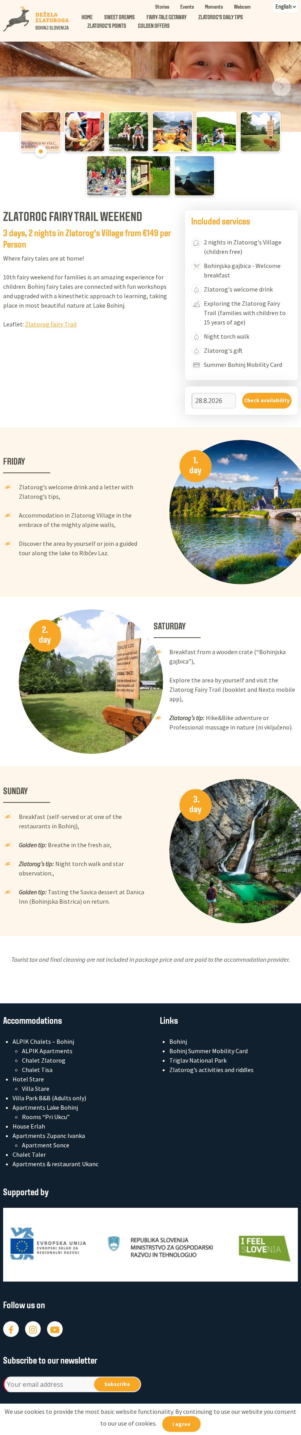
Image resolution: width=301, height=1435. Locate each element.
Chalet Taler (29, 1154)
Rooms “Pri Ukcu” (46, 1117)
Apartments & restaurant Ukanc (55, 1164)
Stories (162, 7)
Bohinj (178, 1041)
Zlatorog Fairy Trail (51, 324)
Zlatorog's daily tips (220, 18)
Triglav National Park (198, 1060)
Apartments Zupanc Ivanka (49, 1136)
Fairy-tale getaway (167, 18)
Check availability (267, 400)
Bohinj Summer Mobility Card (208, 1051)
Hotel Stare (28, 1079)
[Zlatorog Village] (42, 19)
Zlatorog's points (106, 26)
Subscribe (117, 1384)
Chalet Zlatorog (43, 1060)
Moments (214, 7)
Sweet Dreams (119, 18)
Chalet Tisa (37, 1070)
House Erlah (29, 1126)
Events (187, 7)
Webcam (242, 7)
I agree (181, 1424)
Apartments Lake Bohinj (45, 1107)
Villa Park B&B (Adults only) (49, 1098)
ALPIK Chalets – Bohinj (43, 1041)
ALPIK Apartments (47, 1051)
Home (87, 18)
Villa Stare (35, 1088)
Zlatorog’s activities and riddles (211, 1070)
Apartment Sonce (45, 1145)
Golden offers (154, 26)
